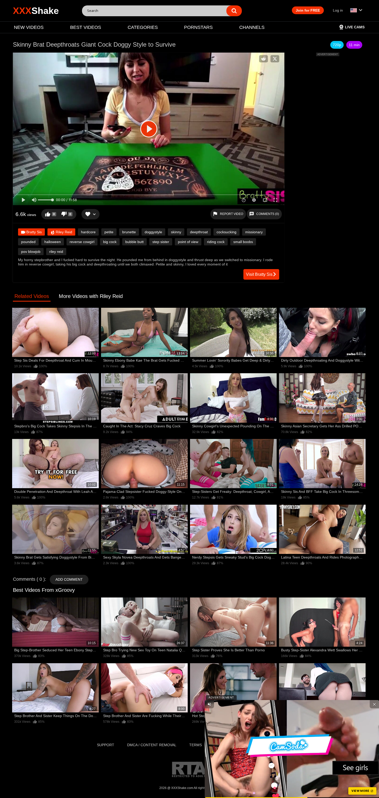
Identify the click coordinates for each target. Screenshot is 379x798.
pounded (28, 242)
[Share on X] (274, 58)
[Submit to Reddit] (263, 58)
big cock (110, 242)
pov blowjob (30, 252)
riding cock (216, 242)
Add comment (69, 579)
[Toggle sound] (209, 704)
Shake (36, 10)
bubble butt (134, 242)
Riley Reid (63, 232)
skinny (176, 232)
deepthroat (199, 232)
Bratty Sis (33, 232)
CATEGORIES (143, 27)
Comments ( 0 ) (29, 579)
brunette (129, 232)
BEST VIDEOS (85, 27)
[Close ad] (374, 704)
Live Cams (355, 27)
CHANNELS (252, 27)
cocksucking (226, 232)
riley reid (56, 252)
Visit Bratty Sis (259, 274)
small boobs (243, 242)
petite (108, 232)
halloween (52, 242)
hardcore (88, 232)
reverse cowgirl (82, 242)
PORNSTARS (198, 27)
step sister (160, 242)
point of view (188, 242)
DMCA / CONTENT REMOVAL (151, 745)
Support (105, 745)
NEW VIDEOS (29, 27)
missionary (254, 232)
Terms (195, 745)
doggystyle (153, 232)
